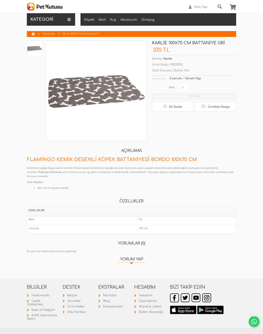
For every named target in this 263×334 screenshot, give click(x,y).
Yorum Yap (193, 78)
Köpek (89, 19)
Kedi (102, 19)
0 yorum (176, 78)
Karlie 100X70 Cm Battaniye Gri (81, 34)
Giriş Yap (200, 7)
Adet (172, 87)
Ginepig (148, 19)
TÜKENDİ (194, 96)
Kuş (113, 19)
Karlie (168, 58)
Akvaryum (128, 19)
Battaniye (49, 34)
